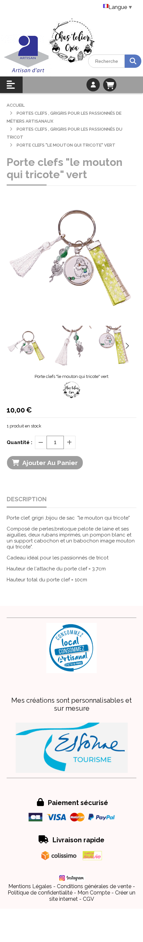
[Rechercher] (133, 61)
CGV (88, 899)
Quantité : (19, 442)
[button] (127, 346)
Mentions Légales (30, 886)
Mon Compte (93, 892)
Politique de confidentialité (40, 892)
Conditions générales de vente (94, 886)
